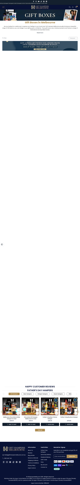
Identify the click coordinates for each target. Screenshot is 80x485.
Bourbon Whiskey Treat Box (14, 115)
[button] (25, 71)
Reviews (38, 3)
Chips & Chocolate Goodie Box (65, 115)
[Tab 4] (58, 394)
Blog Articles (31, 455)
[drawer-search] (70, 7)
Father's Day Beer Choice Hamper (50, 418)
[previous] (2, 411)
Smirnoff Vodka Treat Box (65, 261)
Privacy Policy (31, 465)
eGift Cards (44, 459)
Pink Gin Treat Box (14, 188)
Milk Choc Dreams (40, 261)
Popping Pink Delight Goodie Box (40, 115)
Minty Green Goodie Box (40, 371)
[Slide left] (3, 394)
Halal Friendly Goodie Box (65, 78)
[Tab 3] (43, 394)
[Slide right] (76, 394)
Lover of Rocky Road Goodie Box (65, 151)
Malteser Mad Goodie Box (14, 151)
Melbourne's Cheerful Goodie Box (40, 298)
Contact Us (44, 467)
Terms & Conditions (33, 463)
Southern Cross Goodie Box (65, 188)
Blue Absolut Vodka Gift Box (15, 335)
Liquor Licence (32, 468)
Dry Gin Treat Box (65, 335)
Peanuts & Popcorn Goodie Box (65, 371)
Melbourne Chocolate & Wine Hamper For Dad (11, 418)
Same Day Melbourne (31, 3)
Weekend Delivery (46, 457)
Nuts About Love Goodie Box (65, 298)
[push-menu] (3, 7)
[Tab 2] (28, 394)
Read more (40, 33)
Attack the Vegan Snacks (40, 151)
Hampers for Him (21, 3)
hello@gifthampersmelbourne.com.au (15, 455)
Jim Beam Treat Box (40, 335)
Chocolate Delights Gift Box (40, 225)
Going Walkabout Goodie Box (14, 225)
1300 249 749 (8, 458)
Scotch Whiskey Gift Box (40, 188)
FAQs (42, 462)
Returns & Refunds (33, 458)
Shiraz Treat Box (14, 261)
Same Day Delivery (46, 454)
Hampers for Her (12, 3)
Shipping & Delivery (33, 460)
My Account (44, 464)
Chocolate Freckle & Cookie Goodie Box (14, 298)
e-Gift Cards (44, 3)
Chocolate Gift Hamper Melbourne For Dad (31, 418)
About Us (30, 450)
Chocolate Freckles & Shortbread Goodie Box (14, 372)
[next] (77, 411)
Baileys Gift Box (40, 78)
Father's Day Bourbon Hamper (69, 417)
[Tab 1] (14, 394)
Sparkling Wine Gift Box (14, 78)
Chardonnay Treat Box (65, 225)
